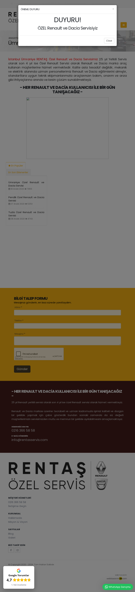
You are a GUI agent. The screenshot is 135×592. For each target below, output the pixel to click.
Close (109, 40)
